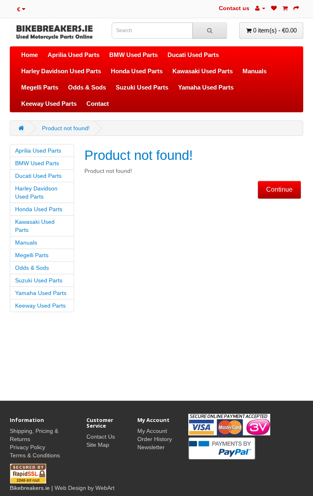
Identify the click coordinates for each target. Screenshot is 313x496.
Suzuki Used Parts (142, 87)
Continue (279, 189)
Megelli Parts (39, 87)
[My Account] (260, 8)
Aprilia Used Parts (73, 54)
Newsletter (151, 447)
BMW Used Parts (133, 54)
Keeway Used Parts (49, 103)
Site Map (97, 444)
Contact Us (100, 436)
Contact (97, 103)
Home (29, 54)
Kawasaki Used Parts (202, 71)
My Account (152, 431)
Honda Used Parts (137, 71)
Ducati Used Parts (193, 54)
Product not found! (66, 128)
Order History (154, 439)
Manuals (254, 71)
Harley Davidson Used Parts (61, 71)
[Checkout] (296, 8)
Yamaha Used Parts (206, 87)
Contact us (234, 8)
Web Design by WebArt (85, 488)
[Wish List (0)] (274, 8)
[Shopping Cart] (285, 8)
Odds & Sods (87, 87)
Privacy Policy (27, 447)
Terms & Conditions (35, 455)
